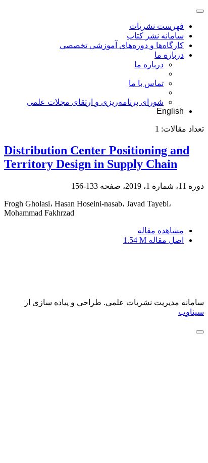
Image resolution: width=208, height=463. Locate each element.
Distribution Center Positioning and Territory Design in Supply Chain (96, 157)
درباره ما (169, 55)
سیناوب (191, 312)
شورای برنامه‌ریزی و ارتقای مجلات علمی (95, 102)
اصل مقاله (153, 240)
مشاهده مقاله (160, 230)
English (170, 111)
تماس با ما (146, 83)
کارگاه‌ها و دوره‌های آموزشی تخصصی (122, 45)
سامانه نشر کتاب (155, 35)
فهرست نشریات (156, 26)
